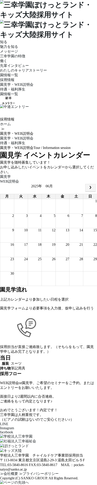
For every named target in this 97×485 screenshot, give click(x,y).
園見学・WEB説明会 (16, 84)
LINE (4, 424)
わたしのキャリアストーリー (23, 70)
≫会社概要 (9, 474)
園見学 (5, 177)
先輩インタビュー (14, 65)
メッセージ (9, 51)
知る (3, 42)
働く (3, 61)
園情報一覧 (9, 75)
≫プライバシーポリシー (39, 474)
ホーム (5, 124)
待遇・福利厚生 (12, 89)
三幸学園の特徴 (12, 56)
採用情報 (7, 80)
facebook (6, 432)
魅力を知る (9, 47)
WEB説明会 (9, 181)
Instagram (7, 428)
